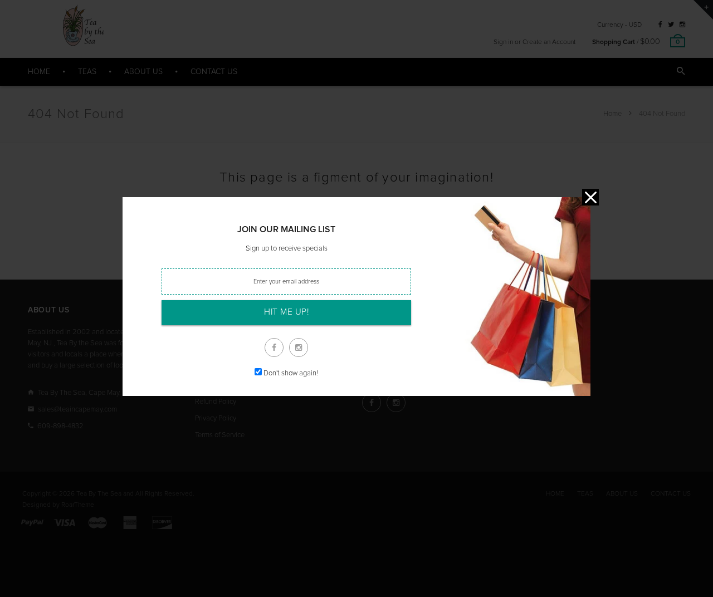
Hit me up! (286, 312)
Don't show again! (290, 373)
